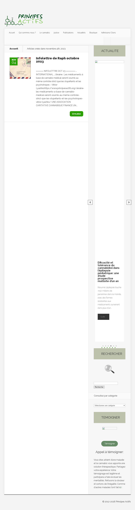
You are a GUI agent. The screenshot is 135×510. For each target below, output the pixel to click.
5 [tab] (113, 346)
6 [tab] (116, 346)
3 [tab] (108, 346)
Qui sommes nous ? (27, 32)
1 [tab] (103, 346)
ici (120, 487)
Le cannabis (45, 32)
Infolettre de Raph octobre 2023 (57, 59)
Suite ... (104, 317)
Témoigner (109, 443)
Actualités (81, 32)
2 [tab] (105, 346)
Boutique (93, 32)
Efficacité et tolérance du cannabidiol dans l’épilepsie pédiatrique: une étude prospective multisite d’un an (108, 272)
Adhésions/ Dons (108, 32)
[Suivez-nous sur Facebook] (114, 41)
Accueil (12, 32)
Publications (68, 32)
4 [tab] (111, 346)
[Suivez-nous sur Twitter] (107, 41)
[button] (90, 202)
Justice (56, 32)
